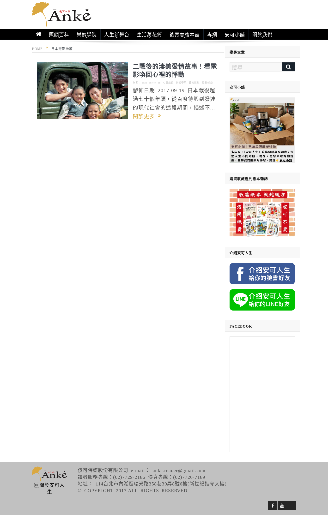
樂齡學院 (87, 34)
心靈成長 (168, 82)
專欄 (212, 34)
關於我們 (262, 34)
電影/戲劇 (207, 82)
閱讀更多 (145, 115)
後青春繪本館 (185, 34)
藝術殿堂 (194, 82)
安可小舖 (235, 34)
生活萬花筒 (149, 34)
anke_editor (149, 82)
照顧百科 (59, 34)
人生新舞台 (116, 34)
